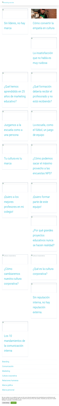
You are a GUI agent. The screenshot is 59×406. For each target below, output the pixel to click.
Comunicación (7, 366)
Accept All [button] (14, 402)
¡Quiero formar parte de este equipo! (41, 201)
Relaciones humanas (10, 380)
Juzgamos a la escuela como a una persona (13, 130)
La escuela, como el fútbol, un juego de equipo (43, 130)
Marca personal (8, 390)
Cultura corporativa (9, 376)
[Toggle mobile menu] (56, 3)
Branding (5, 361)
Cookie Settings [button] (6, 402)
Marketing (6, 371)
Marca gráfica (7, 385)
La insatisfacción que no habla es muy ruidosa (43, 58)
